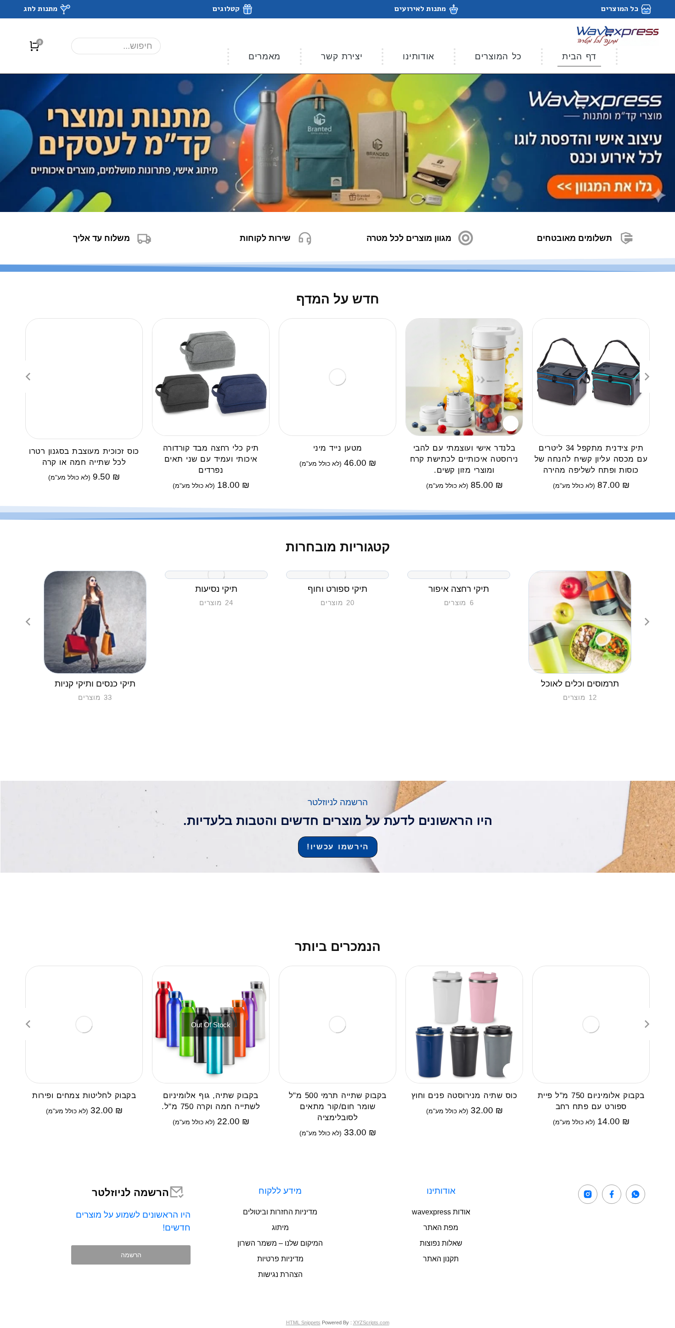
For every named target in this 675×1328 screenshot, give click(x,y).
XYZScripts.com (371, 1322)
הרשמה (131, 1254)
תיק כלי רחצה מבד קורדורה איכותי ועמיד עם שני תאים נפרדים (211, 459)
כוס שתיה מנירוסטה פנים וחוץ (464, 1095)
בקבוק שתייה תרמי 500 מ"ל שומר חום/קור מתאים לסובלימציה (338, 1106)
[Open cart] (34, 46)
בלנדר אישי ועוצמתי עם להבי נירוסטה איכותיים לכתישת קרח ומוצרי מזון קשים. (464, 459)
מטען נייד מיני (337, 448)
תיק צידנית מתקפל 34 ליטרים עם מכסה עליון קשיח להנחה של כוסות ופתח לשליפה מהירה (591, 459)
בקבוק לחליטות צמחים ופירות (84, 1095)
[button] (28, 377)
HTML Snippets (303, 1322)
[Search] (88, 46)
